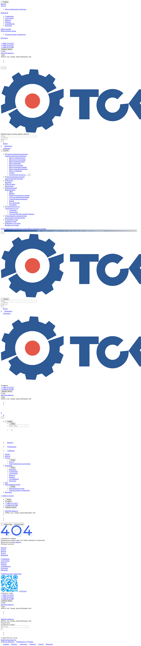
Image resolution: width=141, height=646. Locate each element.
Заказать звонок (7, 49)
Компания (4, 555)
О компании (9, 16)
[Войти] (2, 410)
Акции (3, 549)
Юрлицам (4, 570)
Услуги (3, 553)
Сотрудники (9, 18)
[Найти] (5, 138)
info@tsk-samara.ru (7, 53)
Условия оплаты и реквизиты (15, 34)
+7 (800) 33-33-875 (7, 43)
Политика (8, 25)
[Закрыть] (2, 417)
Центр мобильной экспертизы (15, 9)
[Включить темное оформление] (3, 68)
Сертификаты (10, 24)
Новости (8, 20)
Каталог (4, 548)
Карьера (8, 22)
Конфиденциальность (8, 640)
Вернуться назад (6, 542)
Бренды (3, 551)
